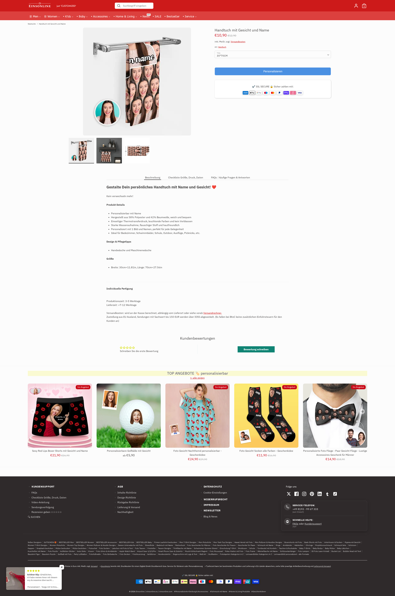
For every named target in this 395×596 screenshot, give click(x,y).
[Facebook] (296, 494)
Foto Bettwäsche (110, 554)
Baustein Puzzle (49, 554)
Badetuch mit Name (165, 545)
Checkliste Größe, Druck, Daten (185, 177)
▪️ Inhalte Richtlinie (125, 492)
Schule (252, 548)
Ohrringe (309, 545)
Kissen (91, 551)
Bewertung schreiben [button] (256, 349)
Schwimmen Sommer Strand (205, 548)
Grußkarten (213, 554)
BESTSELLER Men (66, 542)
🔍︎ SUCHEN (34, 516)
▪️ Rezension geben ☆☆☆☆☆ (45, 512)
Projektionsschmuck (323, 545)
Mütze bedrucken (63, 548)
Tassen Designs (164, 548)
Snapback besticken (45, 548)
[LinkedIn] (320, 494)
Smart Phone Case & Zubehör (170, 551)
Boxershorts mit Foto (293, 542)
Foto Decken (125, 554)
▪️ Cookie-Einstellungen (213, 492)
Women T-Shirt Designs (37, 545)
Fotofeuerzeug (139, 554)
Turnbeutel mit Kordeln (267, 548)
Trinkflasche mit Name (182, 548)
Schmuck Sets (340, 545)
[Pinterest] (312, 494)
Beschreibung (152, 177)
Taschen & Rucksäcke (288, 548)
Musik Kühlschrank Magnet (196, 551)
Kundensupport (313, 523)
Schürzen (352, 545)
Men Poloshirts (205, 542)
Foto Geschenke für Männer (198, 545)
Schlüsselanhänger (288, 551)
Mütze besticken (79, 548)
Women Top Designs (75, 545)
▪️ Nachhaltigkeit (123, 512)
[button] (61, 567)
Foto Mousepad (216, 551)
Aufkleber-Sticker (67, 551)
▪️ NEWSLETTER (210, 510)
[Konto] (356, 4)
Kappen (31, 548)
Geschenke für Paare (246, 545)
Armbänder (287, 545)
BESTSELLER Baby (144, 542)
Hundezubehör (164, 554)
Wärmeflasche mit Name (268, 551)
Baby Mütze (330, 548)
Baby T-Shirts (304, 548)
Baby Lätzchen (343, 548)
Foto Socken (104, 548)
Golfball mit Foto (65, 554)
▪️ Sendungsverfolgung (41, 507)
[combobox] (273, 54)
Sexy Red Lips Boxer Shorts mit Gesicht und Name (60, 450)
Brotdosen (242, 548)
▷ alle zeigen (197, 377)
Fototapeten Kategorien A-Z (231, 554)
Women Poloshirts (57, 545)
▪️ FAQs (32, 492)
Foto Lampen (303, 551)
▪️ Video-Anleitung (38, 502)
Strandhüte (149, 545)
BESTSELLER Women (85, 542)
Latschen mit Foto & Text (122, 548)
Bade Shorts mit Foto (313, 542)
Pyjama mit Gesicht (352, 542)
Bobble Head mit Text (352, 551)
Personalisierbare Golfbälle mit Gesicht (129, 450)
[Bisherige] (33, 411)
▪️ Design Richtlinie (125, 497)
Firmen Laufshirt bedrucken (165, 542)
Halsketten (298, 545)
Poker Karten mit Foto (234, 551)
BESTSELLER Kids (126, 542)
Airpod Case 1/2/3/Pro (146, 551)
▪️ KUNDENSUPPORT (41, 486)
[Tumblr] (327, 494)
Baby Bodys (318, 548)
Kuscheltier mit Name (37, 551)
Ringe (278, 545)
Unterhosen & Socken (333, 542)
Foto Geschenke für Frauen (224, 545)
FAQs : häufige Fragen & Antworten (230, 177)
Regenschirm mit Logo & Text (185, 554)
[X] (289, 494)
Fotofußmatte (95, 554)
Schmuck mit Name (265, 545)
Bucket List (336, 551)
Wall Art (203, 554)
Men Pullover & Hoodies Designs (268, 542)
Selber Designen (35, 542)
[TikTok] (335, 494)
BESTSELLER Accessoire (106, 542)
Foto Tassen (140, 548)
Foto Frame (250, 551)
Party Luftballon (80, 554)
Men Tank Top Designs (222, 542)
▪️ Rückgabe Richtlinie (126, 502)
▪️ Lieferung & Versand (127, 507)
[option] (137, 83)
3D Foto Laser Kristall (320, 551)
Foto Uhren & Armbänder (106, 551)
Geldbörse (151, 554)
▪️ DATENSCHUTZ (211, 486)
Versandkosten (238, 41)
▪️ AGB (118, 486)
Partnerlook (180, 545)
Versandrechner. (212, 312)
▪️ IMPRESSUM (209, 504)
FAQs (295, 523)
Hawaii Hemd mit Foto (243, 542)
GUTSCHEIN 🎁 (50, 542)
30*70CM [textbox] (222, 55)
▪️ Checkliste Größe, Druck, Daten (47, 497)
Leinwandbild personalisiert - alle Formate (291, 554)
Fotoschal (93, 548)
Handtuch (222, 47)
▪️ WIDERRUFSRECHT (214, 499)
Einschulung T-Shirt (228, 548)
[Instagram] (304, 494)
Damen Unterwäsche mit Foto (130, 545)
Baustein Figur (34, 554)
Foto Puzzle (53, 551)
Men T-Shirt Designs (187, 542)
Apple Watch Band (127, 551)
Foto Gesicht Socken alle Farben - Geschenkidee (266, 450)
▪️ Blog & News (208, 516)
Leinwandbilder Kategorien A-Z (259, 554)
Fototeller (152, 548)
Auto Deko (81, 551)
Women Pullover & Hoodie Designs (101, 545)
